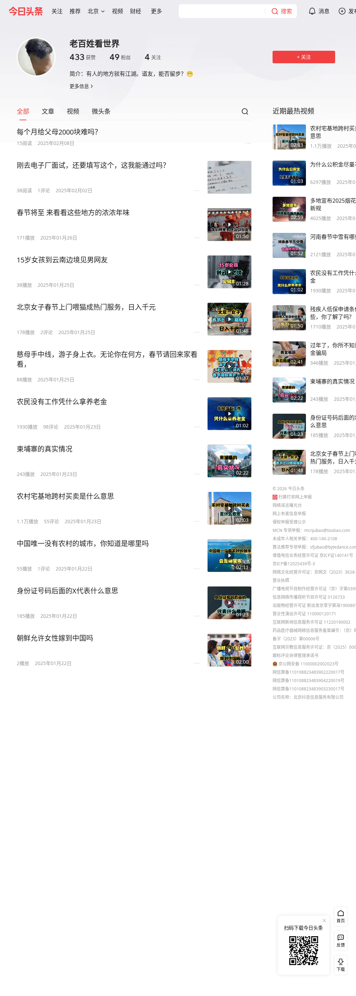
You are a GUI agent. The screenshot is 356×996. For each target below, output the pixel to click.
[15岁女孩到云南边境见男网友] (229, 272)
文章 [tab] (48, 111)
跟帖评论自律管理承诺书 (295, 655)
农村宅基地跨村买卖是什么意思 (65, 496)
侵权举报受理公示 (289, 522)
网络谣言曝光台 (287, 505)
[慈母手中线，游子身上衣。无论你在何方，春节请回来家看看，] (229, 366)
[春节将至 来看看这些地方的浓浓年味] (229, 224)
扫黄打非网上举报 (295, 497)
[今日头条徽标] (25, 11)
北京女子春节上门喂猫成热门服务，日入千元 (86, 307)
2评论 (46, 332)
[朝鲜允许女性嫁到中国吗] (229, 650)
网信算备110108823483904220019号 (309, 680)
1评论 (44, 190)
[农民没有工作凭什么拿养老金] (229, 413)
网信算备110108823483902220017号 (309, 672)
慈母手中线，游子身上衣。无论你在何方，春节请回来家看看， (107, 359)
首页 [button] (341, 921)
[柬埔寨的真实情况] (229, 461)
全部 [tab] (23, 111)
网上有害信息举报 (289, 514)
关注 (153, 57)
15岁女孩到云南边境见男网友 (62, 260)
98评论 (50, 426)
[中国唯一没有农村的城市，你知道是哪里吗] (229, 555)
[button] (57, 11)
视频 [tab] (73, 111)
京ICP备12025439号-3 (294, 564)
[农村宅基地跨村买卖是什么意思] (229, 508)
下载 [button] (339, 963)
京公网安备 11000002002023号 (308, 664)
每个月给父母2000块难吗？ (59, 132)
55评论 (51, 521)
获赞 (83, 57)
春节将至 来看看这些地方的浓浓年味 (73, 212)
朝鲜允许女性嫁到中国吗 (55, 638)
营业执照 (281, 580)
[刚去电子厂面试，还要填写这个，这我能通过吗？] (229, 177)
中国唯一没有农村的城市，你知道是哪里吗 (83, 543)
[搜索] (245, 113)
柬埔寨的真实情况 (44, 449)
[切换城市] (103, 11)
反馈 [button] (341, 945)
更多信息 (79, 86)
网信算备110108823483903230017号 (309, 689)
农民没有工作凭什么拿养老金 (62, 401)
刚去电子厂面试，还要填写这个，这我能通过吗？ (93, 165)
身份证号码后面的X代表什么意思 (67, 591)
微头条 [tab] (101, 111)
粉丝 (120, 57)
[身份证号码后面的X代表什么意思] (229, 602)
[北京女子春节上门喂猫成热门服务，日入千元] (229, 319)
